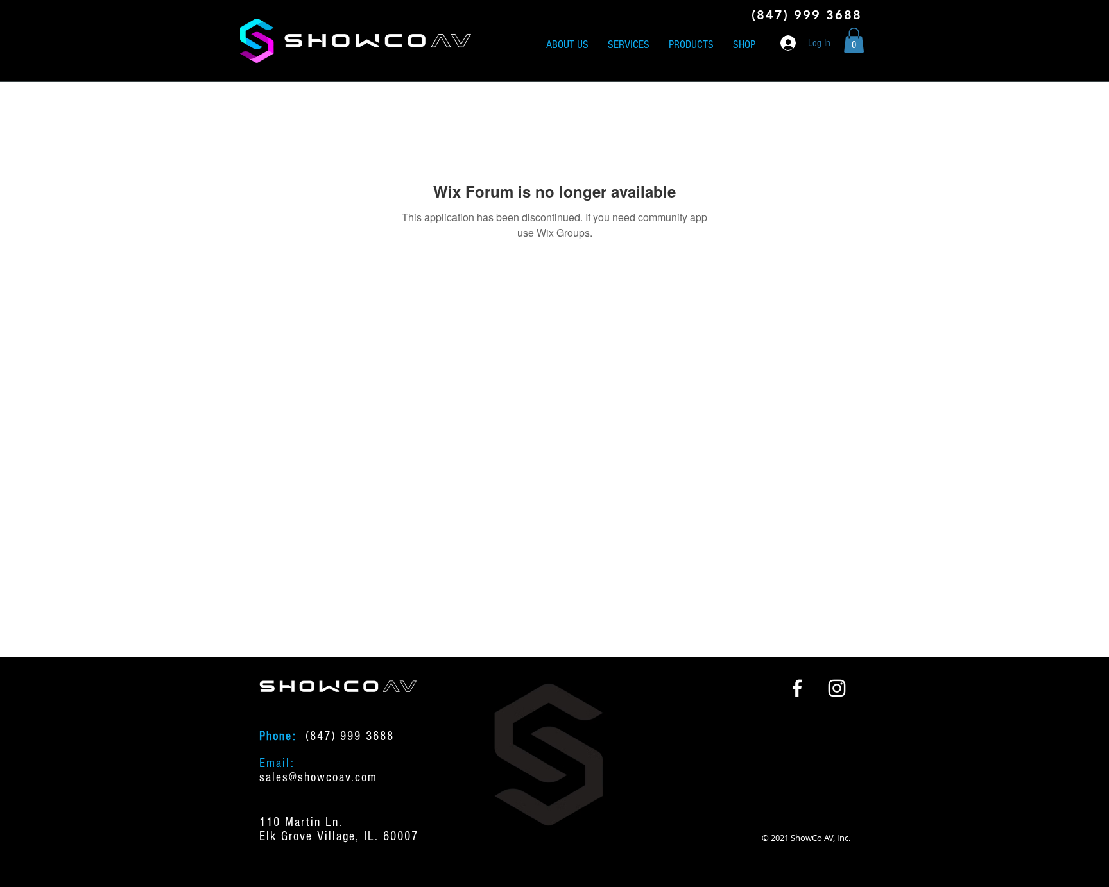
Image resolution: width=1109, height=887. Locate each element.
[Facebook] (797, 688)
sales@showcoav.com (318, 777)
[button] (853, 40)
